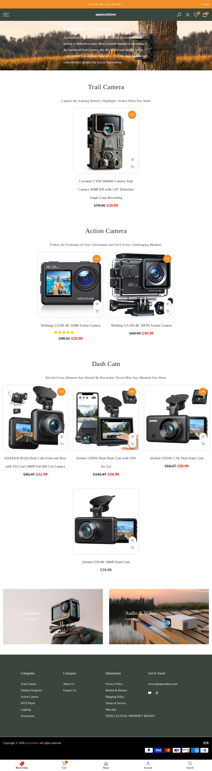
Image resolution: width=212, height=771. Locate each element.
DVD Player (28, 703)
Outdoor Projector (31, 690)
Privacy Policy (114, 684)
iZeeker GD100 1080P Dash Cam (106, 562)
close (8, 4)
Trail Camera (28, 684)
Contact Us (69, 690)
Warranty (111, 709)
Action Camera (29, 696)
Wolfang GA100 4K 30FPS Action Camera (141, 325)
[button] (64, 332)
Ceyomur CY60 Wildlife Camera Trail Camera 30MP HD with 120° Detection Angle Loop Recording (106, 189)
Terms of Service (116, 703)
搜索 (206, 743)
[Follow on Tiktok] (156, 692)
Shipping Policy (115, 696)
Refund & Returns (116, 690)
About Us (68, 684)
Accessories (27, 716)
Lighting (26, 709)
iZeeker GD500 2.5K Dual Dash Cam (176, 458)
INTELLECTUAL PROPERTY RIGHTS (130, 716)
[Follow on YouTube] (149, 692)
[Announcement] (106, 4)
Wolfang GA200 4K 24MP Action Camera (71, 325)
